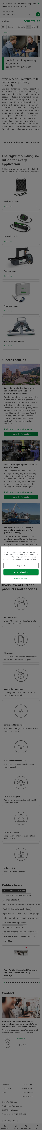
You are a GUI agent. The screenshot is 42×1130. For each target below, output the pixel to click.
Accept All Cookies (21, 572)
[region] (21, 565)
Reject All (21, 566)
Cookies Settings (21, 578)
